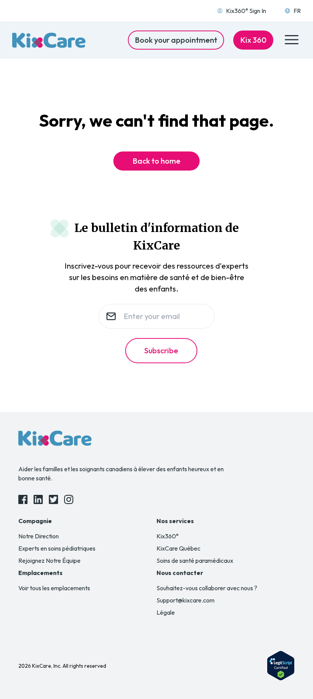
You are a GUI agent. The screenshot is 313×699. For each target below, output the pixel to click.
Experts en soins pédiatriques (56, 548)
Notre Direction (38, 536)
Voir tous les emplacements (54, 588)
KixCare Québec (178, 548)
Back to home (156, 161)
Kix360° (167, 536)
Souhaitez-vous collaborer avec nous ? (206, 588)
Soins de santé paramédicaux (194, 560)
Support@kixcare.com (185, 600)
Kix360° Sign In (246, 10)
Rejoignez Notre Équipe (49, 560)
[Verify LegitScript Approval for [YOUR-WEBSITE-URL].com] (281, 666)
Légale (165, 612)
